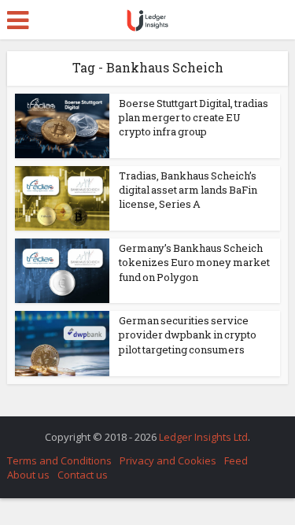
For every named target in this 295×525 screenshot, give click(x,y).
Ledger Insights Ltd (203, 437)
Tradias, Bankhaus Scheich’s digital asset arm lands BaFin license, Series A (188, 189)
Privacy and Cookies (168, 460)
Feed (236, 460)
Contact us (82, 475)
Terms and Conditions (59, 460)
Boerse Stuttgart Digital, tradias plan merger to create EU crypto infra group (193, 117)
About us (28, 475)
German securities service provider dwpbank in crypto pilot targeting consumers (187, 334)
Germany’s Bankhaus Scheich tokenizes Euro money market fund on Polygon (194, 262)
